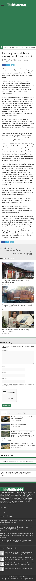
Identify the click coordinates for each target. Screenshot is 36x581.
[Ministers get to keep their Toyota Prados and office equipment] (5, 419)
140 (20, 447)
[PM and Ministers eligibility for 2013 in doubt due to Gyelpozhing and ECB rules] (5, 446)
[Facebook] (2, 512)
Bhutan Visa (22, 474)
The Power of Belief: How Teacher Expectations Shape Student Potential (16, 521)
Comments (18, 413)
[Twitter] (5, 512)
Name (4, 366)
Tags (24, 413)
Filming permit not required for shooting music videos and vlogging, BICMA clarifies (15, 541)
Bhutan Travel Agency (7, 472)
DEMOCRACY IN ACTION (10, 60)
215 (20, 426)
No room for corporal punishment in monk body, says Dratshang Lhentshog (16, 528)
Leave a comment (23, 60)
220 (20, 420)
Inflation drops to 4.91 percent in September (22, 253)
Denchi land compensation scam (20, 424)
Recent (10, 413)
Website (4, 378)
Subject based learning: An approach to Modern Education (13, 249)
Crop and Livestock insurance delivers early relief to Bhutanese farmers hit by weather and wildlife (16, 534)
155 (10, 440)
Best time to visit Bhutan (12, 474)
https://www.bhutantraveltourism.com (23, 461)
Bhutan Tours (18, 472)
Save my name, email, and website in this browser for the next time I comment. (18, 385)
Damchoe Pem (7, 59)
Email (4, 372)
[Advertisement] (18, 27)
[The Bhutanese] (18, 4)
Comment (5, 350)
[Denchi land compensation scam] (5, 427)
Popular (4, 413)
